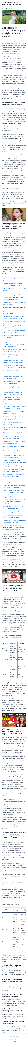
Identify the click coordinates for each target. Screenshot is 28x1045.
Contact (14, 1041)
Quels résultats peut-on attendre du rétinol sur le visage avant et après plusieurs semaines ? (14, 356)
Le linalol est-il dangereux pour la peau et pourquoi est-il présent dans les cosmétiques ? (14, 387)
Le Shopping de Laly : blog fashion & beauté (11, 3)
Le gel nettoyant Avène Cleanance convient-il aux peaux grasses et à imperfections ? (12, 372)
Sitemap (14, 1038)
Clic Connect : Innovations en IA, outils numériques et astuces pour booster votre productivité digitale (14, 418)
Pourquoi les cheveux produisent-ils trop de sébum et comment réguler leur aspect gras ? (14, 279)
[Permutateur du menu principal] (24, 3)
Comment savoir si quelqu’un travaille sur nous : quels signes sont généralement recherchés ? (14, 501)
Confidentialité (14, 1036)
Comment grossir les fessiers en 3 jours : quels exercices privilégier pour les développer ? (14, 480)
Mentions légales (14, 1040)
